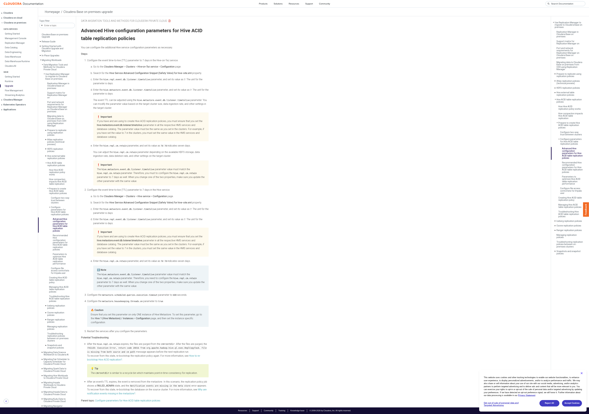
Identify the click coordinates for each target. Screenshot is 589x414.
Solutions (278, 3)
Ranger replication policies (56, 320)
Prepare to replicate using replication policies (56, 132)
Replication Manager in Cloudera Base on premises (58, 85)
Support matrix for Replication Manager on (57, 95)
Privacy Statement (526, 395)
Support (309, 3)
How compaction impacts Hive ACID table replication (58, 181)
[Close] (581, 373)
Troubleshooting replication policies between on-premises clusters (58, 337)
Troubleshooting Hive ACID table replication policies (59, 298)
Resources (294, 3)
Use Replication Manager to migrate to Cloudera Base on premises (57, 76)
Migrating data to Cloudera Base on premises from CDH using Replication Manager (56, 121)
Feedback (586, 209)
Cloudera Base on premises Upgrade (55, 35)
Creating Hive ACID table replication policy (58, 280)
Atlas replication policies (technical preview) (55, 142)
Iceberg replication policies (56, 306)
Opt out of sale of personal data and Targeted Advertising (501, 404)
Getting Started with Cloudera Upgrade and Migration (52, 48)
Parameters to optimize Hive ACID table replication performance (60, 259)
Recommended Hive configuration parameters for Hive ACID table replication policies (60, 242)
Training (281, 411)
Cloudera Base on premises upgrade (88, 12)
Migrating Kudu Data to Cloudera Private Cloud (55, 400)
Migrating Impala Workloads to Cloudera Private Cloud (54, 385)
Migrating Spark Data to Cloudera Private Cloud (55, 369)
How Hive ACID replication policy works (57, 172)
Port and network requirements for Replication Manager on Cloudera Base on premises (57, 107)
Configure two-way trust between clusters (60, 200)
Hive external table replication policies (56, 157)
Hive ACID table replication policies (56, 164)
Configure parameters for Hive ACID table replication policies (60, 211)
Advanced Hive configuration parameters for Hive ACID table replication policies (60, 225)
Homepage (52, 12)
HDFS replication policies (55, 150)
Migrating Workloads (52, 60)
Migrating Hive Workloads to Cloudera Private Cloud (56, 376)
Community (324, 3)
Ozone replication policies (55, 313)
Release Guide (49, 41)
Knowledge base (297, 411)
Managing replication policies (57, 327)
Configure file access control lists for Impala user (60, 270)
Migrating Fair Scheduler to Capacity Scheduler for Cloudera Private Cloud (56, 361)
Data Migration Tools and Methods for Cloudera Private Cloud (56, 67)
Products (263, 3)
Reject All (549, 403)
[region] (533, 391)
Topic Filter (44, 21)
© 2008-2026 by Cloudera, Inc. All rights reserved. (330, 411)
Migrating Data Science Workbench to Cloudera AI (56, 353)
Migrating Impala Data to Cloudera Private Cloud (55, 393)
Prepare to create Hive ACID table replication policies (58, 191)
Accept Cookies (571, 403)
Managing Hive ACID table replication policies (59, 289)
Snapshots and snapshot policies (55, 346)
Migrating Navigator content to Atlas (53, 407)
